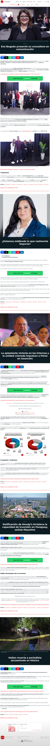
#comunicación (19, 184)
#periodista (40, 184)
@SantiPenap (12, 600)
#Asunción (20, 481)
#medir (44, 301)
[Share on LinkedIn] (22, 57)
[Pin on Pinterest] (18, 57)
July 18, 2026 (31, 601)
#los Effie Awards (15, 301)
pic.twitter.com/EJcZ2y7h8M (29, 412)
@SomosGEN (25, 411)
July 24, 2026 (32, 414)
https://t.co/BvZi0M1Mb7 (44, 600)
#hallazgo (16, 714)
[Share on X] (6, 57)
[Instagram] (46, 738)
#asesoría (25, 184)
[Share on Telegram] (14, 57)
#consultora (13, 184)
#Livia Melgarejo (23, 301)
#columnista (29, 301)
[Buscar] (48, 2)
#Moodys (25, 607)
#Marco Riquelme (45, 607)
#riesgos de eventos (32, 607)
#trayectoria (46, 184)
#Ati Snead (44, 481)
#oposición (33, 481)
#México (21, 714)
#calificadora (7, 607)
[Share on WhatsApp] (10, 57)
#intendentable (15, 481)
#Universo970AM (20, 412)
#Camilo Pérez (8, 481)
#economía (39, 607)
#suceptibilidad (14, 607)
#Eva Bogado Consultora (33, 184)
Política (25, 350)
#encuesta (2, 483)
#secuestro (25, 714)
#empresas (34, 301)
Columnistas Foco (25, 238)
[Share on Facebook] (2, 57)
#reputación (2, 303)
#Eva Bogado (7, 184)
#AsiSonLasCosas (9, 403)
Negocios (25, 43)
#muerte (6, 714)
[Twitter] (43, 738)
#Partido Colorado (26, 481)
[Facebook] (41, 738)
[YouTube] (48, 738)
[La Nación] (5, 1)
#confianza (40, 301)
